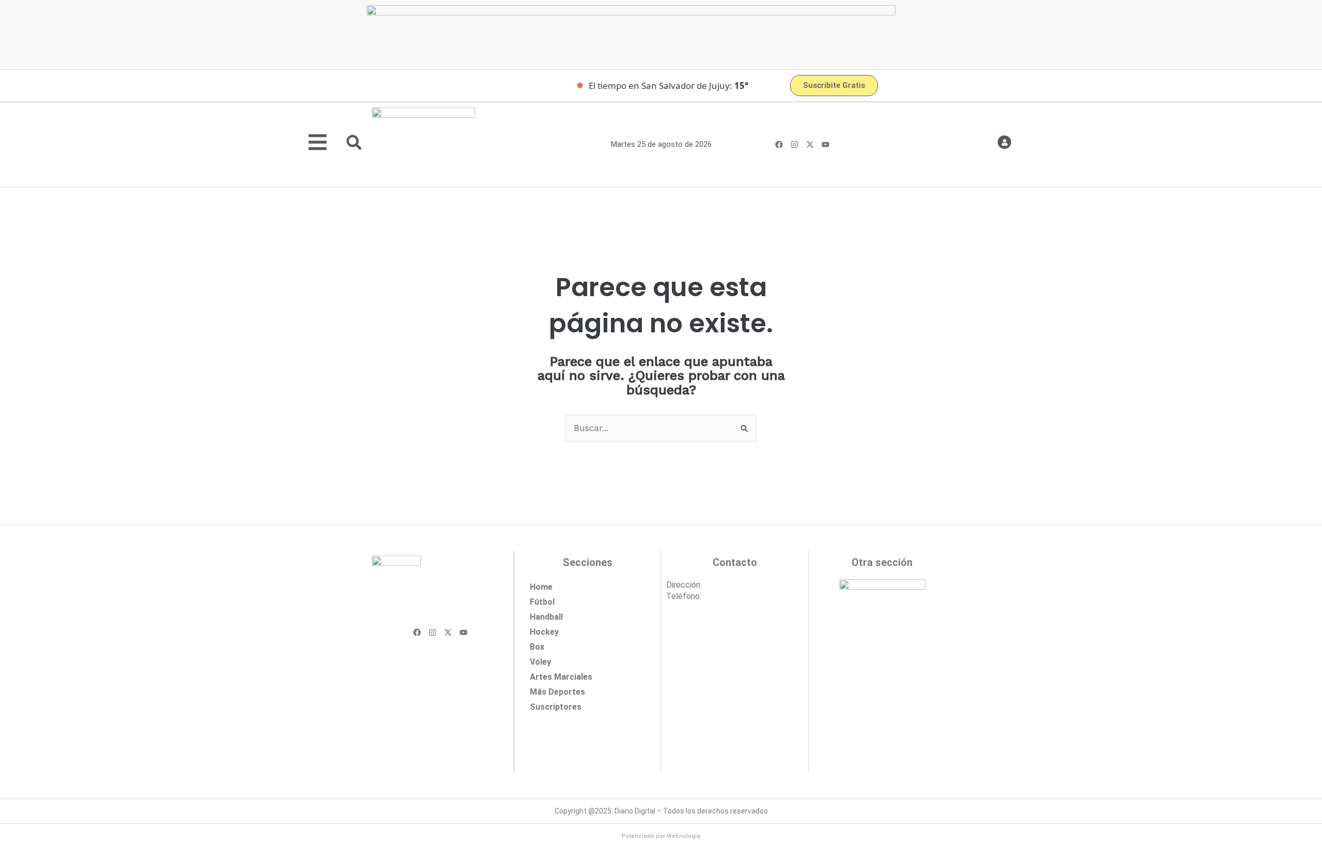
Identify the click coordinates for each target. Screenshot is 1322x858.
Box (537, 647)
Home (541, 587)
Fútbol (542, 602)
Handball (546, 617)
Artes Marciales (561, 677)
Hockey (544, 632)
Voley (540, 662)
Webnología (683, 836)
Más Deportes (557, 692)
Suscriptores (555, 707)
